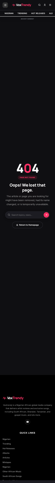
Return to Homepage (29, 225)
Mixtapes (7, 462)
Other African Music (12, 471)
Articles (6, 457)
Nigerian (6, 439)
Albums (6, 453)
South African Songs (12, 476)
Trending (7, 444)
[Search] (39, 5)
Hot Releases (9, 448)
